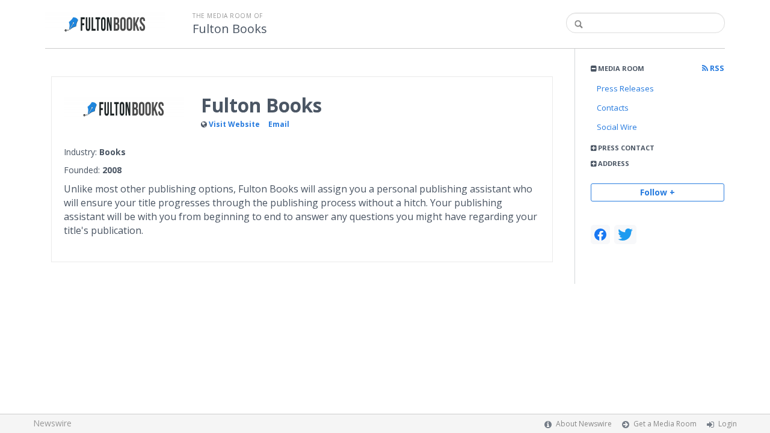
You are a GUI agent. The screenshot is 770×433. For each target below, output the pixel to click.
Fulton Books (229, 29)
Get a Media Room (665, 424)
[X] (625, 234)
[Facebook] (600, 234)
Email (278, 124)
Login (727, 424)
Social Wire (617, 126)
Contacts (613, 107)
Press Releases (625, 88)
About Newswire (584, 424)
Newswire (52, 423)
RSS (716, 68)
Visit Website (234, 124)
